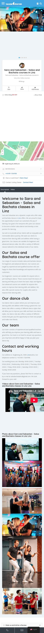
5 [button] (25, 57)
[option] (22, 19)
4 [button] (23, 57)
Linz (19, 218)
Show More (38, 95)
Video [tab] (13, 189)
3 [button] (22, 57)
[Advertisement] (22, 119)
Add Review (35, 89)
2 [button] (20, 57)
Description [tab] (5, 189)
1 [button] (18, 57)
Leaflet (39, 158)
